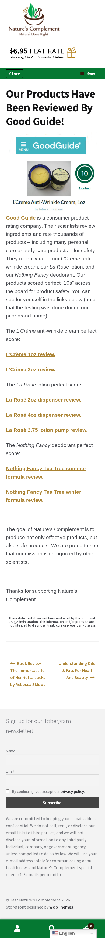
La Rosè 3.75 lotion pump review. (47, 430)
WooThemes (61, 907)
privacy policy (72, 791)
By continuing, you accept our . (48, 791)
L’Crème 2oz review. (30, 369)
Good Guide (21, 218)
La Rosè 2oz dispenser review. (43, 400)
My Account (17, 929)
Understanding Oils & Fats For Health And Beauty (77, 670)
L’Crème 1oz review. (30, 354)
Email (10, 771)
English (66, 933)
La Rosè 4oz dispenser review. (43, 415)
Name (10, 750)
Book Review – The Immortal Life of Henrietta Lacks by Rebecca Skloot (27, 674)
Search (52, 929)
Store (14, 73)
